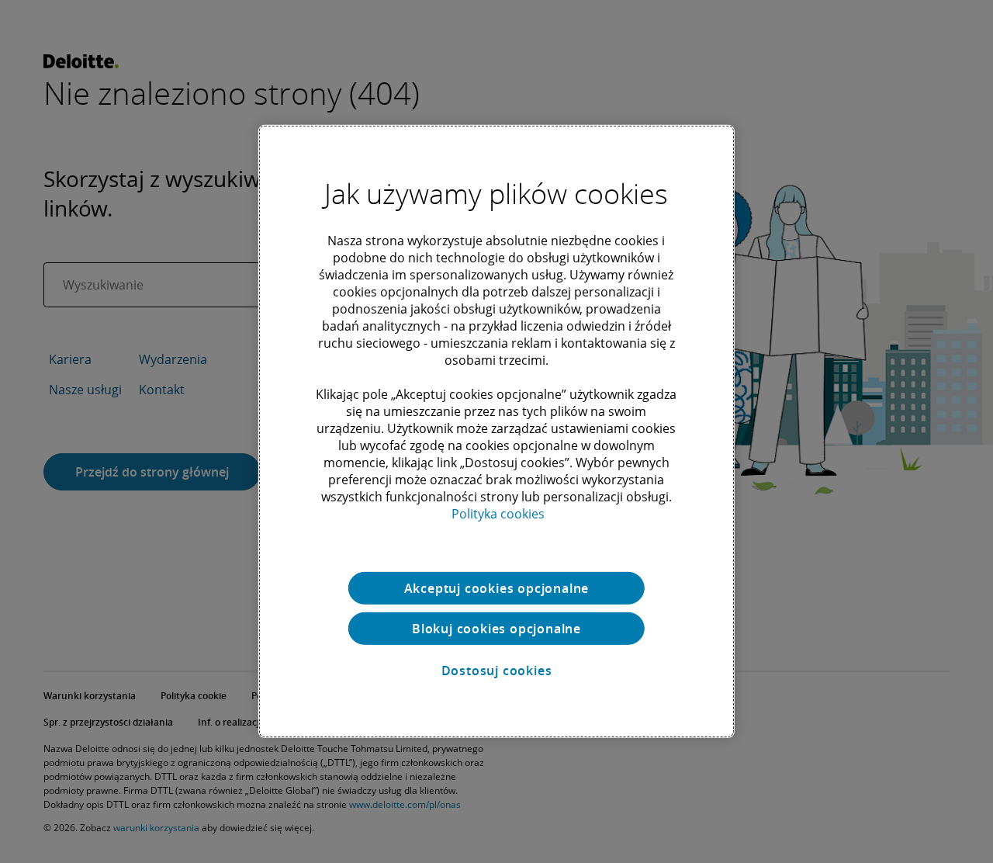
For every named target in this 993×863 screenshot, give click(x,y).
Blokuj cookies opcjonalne (496, 628)
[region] (496, 431)
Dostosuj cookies (496, 670)
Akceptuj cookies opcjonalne (497, 588)
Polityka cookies (498, 513)
